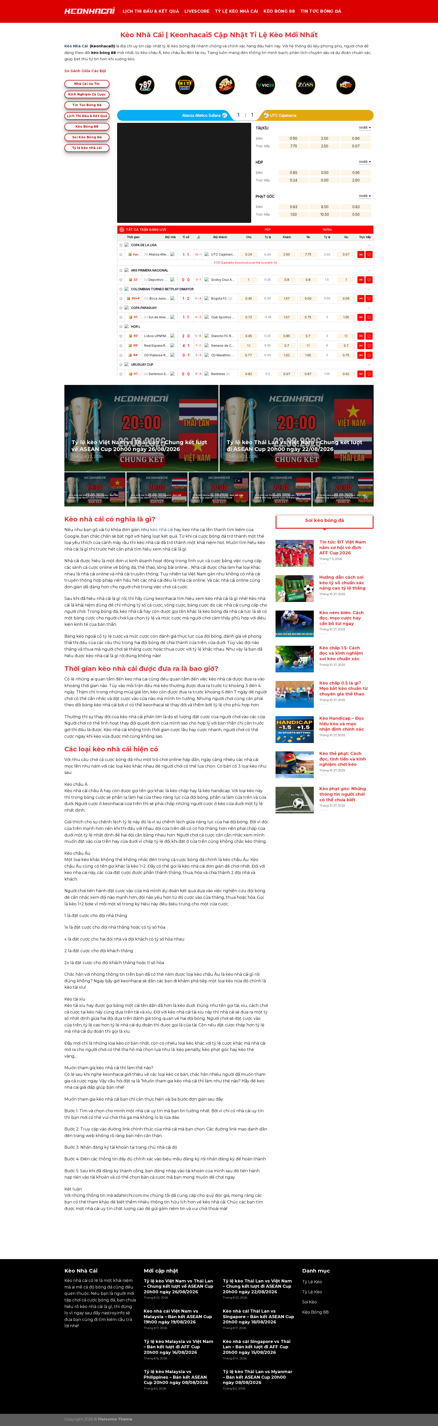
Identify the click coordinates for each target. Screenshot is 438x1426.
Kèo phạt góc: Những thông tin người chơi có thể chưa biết (342, 794)
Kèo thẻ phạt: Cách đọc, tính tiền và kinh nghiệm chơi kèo (342, 759)
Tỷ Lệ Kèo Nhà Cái (236, 11)
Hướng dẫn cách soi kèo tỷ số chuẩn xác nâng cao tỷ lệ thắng (342, 583)
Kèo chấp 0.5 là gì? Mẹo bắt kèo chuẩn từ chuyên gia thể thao (343, 688)
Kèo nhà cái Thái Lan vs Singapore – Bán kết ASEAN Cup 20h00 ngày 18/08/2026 (156, 496)
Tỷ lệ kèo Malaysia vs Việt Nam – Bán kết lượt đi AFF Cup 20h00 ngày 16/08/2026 (218, 496)
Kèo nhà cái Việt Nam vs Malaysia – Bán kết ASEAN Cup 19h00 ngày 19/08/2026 (93, 496)
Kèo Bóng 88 (279, 11)
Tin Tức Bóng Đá (320, 11)
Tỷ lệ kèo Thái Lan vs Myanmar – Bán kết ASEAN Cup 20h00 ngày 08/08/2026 (257, 1377)
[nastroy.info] (89, 11)
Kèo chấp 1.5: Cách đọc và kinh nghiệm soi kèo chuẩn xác (341, 653)
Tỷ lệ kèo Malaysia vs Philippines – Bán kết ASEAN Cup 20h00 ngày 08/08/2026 (341, 496)
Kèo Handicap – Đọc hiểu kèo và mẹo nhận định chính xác (341, 724)
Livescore (197, 11)
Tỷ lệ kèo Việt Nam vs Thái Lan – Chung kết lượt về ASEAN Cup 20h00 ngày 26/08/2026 (139, 446)
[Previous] (136, 91)
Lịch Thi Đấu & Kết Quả (151, 11)
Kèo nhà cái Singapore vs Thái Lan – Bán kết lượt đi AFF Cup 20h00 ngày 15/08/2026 (280, 496)
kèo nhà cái (161, 529)
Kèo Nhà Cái (76, 46)
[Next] (354, 91)
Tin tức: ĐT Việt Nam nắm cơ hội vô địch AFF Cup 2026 (342, 547)
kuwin (70, 1220)
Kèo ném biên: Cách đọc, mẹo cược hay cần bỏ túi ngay (341, 618)
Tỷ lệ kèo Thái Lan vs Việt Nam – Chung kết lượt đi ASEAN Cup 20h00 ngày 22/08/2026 (294, 446)
